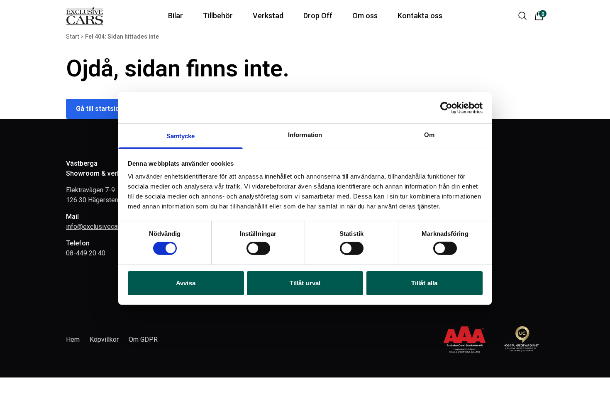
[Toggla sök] (522, 16)
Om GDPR (143, 339)
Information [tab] (305, 134)
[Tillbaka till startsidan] (84, 15)
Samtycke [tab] (180, 136)
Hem (73, 339)
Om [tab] (429, 134)
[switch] (258, 248)
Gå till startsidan (101, 109)
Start (72, 36)
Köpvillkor (104, 339)
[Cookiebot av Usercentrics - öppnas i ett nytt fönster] (446, 107)
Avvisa (185, 283)
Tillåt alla (424, 283)
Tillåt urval (305, 283)
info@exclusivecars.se (99, 226)
